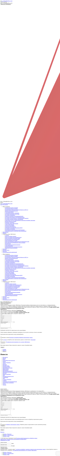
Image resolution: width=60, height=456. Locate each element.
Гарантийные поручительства (9, 360)
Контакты (5, 251)
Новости (4, 233)
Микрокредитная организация (11, 247)
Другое (4, 363)
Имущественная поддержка (10, 221)
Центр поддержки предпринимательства (13, 237)
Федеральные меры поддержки (11, 208)
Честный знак (8, 243)
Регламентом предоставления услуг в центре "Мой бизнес (24, 450)
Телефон (13, 445)
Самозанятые (5, 377)
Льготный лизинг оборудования (11, 223)
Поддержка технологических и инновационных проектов (16, 218)
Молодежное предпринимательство (10, 372)
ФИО (13, 443)
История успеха (6, 365)
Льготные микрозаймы (9, 225)
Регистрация (5, 204)
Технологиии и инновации (8, 382)
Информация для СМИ (5, 440)
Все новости (5, 357)
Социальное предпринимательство (10, 381)
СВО (4, 378)
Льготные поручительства (10, 226)
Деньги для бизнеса (7, 362)
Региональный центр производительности (13, 246)
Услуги (4, 383)
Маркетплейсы (6, 368)
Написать (2, 432)
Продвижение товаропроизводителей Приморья (14, 229)
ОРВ (4, 375)
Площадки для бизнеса (9, 222)
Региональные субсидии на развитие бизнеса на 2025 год (16, 209)
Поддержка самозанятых (10, 215)
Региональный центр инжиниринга (12, 239)
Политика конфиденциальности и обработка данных (26, 438)
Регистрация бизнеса (9, 211)
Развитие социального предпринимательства (14, 216)
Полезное (5, 249)
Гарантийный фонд (9, 245)
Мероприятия (5, 232)
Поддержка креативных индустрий (12, 214)
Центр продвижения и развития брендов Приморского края (17, 241)
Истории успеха (6, 250)
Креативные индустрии (7, 367)
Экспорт (4, 384)
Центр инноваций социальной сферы (12, 238)
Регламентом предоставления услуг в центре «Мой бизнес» (18, 341)
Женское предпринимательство (11, 210)
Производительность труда (8, 376)
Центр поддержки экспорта (10, 236)
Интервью (5, 364)
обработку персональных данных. (13, 424)
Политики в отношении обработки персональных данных (21, 337)
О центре (7, 235)
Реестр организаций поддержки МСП (18, 439)
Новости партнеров (7, 374)
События (4, 380)
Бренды (4, 358)
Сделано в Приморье (7, 379)
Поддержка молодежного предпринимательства (14, 217)
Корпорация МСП (6, 366)
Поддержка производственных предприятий (14, 219)
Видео (4, 359)
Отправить (3, 343)
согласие (5, 339)
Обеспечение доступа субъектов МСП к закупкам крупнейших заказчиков (20, 220)
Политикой (33, 339)
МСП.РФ (5, 373)
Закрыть (2, 347)
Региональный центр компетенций (10, 252)
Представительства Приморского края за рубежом (15, 242)
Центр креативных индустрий (11, 240)
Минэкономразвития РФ (8, 371)
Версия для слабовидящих (6, 4)
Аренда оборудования (9, 224)
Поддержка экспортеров (10, 228)
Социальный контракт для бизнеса (12, 212)
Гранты (4, 361)
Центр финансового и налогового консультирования (15, 231)
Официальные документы (5, 439)
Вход (1, 204)
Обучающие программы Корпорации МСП (13, 227)
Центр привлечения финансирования (12, 244)
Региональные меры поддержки (11, 207)
